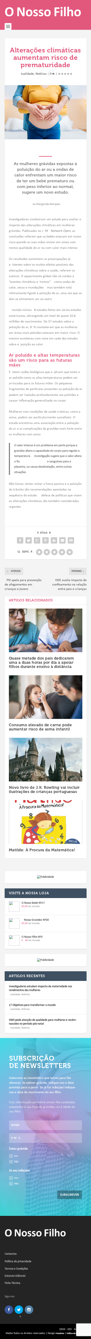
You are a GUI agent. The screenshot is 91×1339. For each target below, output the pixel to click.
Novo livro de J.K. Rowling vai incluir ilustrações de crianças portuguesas (44, 789)
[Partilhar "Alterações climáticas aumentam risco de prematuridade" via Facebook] (20, 540)
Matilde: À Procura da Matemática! (42, 850)
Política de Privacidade (76, 1333)
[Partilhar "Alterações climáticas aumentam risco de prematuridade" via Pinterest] (45, 540)
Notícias (41, 74)
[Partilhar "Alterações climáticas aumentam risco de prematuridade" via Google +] (37, 540)
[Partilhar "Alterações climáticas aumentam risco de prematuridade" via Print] (71, 540)
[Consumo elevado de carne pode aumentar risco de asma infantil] (45, 697)
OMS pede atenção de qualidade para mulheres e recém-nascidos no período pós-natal (42, 1021)
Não (16, 1161)
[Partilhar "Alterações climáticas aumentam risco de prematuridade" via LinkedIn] (54, 540)
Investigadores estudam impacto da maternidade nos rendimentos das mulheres (40, 988)
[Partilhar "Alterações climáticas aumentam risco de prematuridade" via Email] (62, 540)
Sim (16, 1156)
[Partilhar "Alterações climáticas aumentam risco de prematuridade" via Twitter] (28, 540)
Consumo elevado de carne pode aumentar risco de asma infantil (40, 727)
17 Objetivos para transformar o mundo (32, 1005)
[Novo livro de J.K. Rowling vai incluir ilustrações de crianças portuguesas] (45, 759)
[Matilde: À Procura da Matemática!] (45, 822)
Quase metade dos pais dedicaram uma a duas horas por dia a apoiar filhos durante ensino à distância (41, 662)
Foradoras (60, 1333)
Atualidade (26, 74)
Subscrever (69, 1195)
